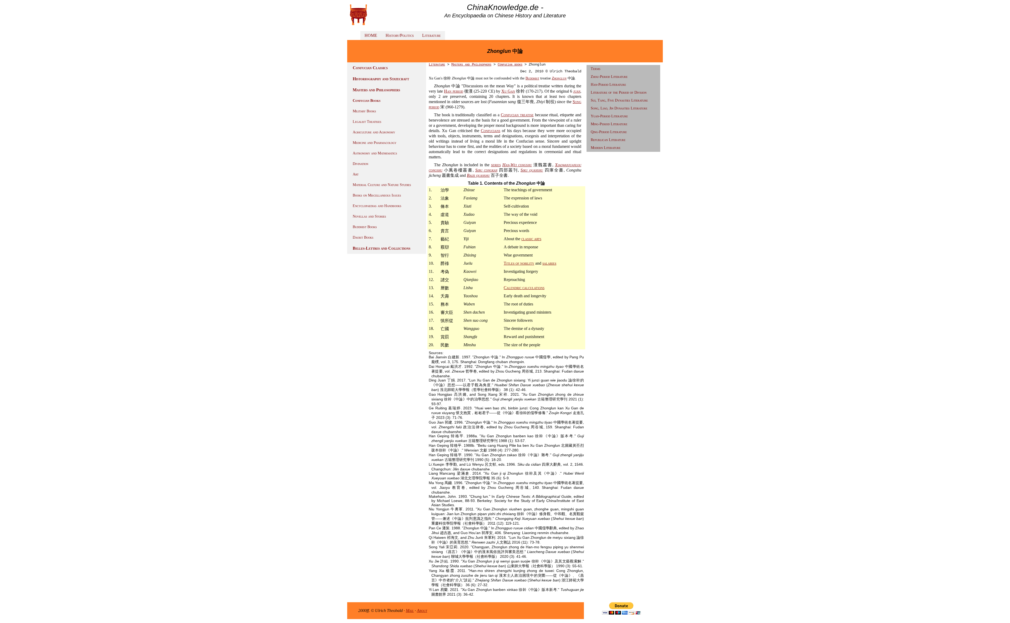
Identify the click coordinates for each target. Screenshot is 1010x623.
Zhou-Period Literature (609, 77)
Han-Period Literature (608, 85)
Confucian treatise (517, 115)
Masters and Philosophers (376, 90)
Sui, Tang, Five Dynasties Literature (619, 100)
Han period (453, 91)
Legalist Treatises (367, 122)
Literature (431, 35)
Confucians (490, 130)
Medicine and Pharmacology (374, 143)
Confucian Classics (370, 68)
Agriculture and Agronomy (374, 132)
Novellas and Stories (369, 216)
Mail (410, 610)
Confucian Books (367, 101)
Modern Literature (605, 148)
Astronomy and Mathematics (375, 153)
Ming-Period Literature (609, 124)
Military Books (364, 111)
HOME (371, 35)
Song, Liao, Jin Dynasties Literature (619, 108)
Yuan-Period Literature (609, 116)
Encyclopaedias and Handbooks (377, 206)
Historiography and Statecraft (381, 79)
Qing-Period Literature (609, 132)
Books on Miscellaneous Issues (377, 195)
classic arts (531, 239)
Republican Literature (608, 140)
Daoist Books (363, 237)
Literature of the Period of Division (619, 92)
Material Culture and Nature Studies (382, 185)
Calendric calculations (524, 287)
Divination (360, 164)
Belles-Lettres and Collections (381, 248)
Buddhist (532, 78)
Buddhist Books (365, 227)
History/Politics (400, 35)
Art (355, 174)
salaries (549, 263)
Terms (595, 69)
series (496, 165)
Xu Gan (508, 91)
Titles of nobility (519, 263)
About (422, 610)
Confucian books (510, 64)
